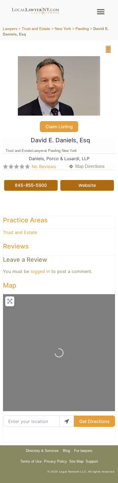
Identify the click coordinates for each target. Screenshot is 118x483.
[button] (101, 12)
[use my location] (66, 421)
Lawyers (10, 29)
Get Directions (94, 421)
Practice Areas (25, 220)
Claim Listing (59, 126)
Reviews (16, 246)
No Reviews (44, 166)
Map (9, 285)
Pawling (82, 29)
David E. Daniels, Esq (60, 140)
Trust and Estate (36, 29)
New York (63, 29)
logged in (40, 271)
